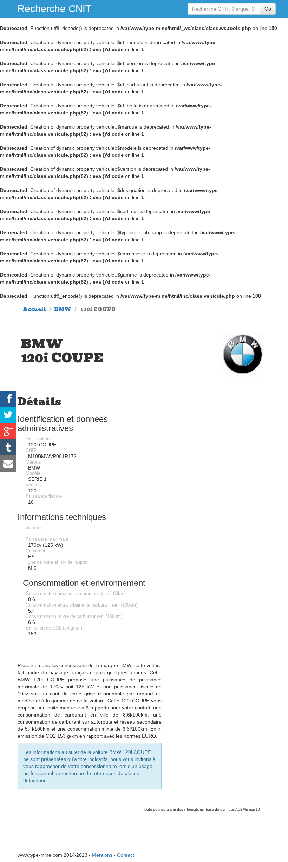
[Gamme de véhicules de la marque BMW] (243, 354)
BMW (62, 309)
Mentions (102, 855)
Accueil (34, 309)
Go (267, 9)
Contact (125, 855)
